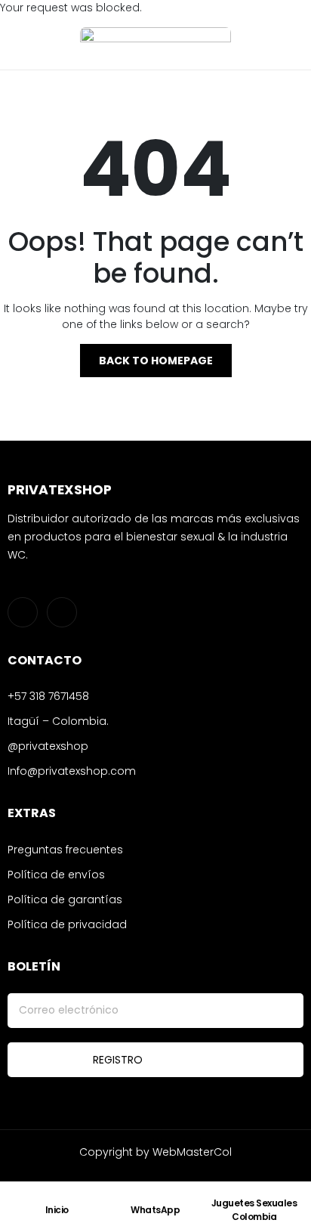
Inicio (57, 1209)
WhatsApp (155, 1209)
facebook (62, 612)
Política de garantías (65, 899)
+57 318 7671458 (48, 696)
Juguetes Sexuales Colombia (254, 1210)
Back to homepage (156, 360)
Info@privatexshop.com (72, 771)
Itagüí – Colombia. (58, 721)
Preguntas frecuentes (65, 849)
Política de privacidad (67, 924)
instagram (23, 612)
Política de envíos (56, 874)
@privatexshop (48, 746)
